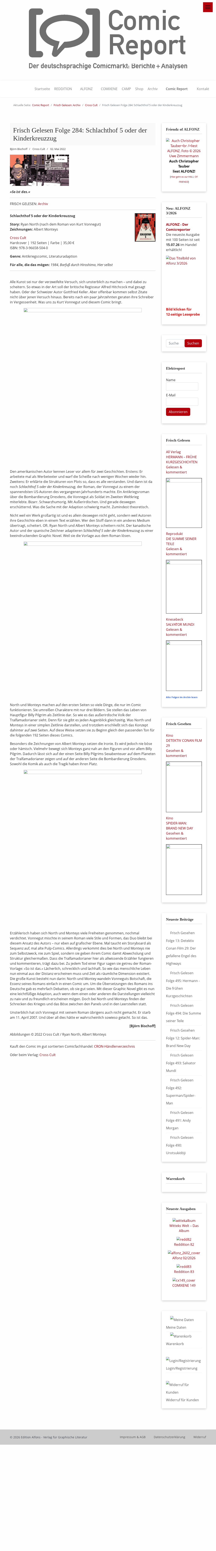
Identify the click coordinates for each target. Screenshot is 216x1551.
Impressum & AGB (133, 1437)
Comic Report (177, 88)
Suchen (193, 343)
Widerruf (199, 1437)
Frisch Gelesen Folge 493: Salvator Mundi (181, 1063)
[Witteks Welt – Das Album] (184, 1220)
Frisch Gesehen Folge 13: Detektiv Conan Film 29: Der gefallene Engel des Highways (181, 948)
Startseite (42, 88)
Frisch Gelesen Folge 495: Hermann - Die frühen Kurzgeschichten (183, 984)
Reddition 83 (184, 1271)
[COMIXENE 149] (184, 1280)
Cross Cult (18, 237)
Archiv (153, 88)
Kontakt (203, 88)
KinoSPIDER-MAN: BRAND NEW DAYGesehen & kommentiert (179, 828)
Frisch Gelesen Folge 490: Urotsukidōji (179, 1145)
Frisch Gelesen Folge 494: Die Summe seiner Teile (183, 1013)
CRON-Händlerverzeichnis (114, 1046)
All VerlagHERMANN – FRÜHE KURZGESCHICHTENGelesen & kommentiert (181, 462)
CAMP (126, 88)
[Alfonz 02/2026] (184, 1252)
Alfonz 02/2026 (184, 1258)
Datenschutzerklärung (169, 1437)
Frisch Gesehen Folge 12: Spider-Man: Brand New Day (183, 1038)
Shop (139, 88)
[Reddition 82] (184, 1239)
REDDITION (63, 88)
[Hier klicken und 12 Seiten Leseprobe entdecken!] (184, 279)
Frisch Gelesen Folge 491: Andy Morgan (179, 1120)
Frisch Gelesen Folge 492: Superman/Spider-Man (180, 1091)
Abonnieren (178, 411)
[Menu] (208, 7)
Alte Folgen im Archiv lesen (181, 697)
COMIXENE (109, 88)
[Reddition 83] (184, 1266)
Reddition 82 (184, 1244)
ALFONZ (86, 88)
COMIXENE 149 (184, 1285)
